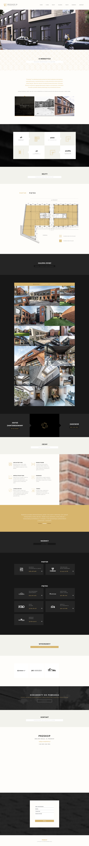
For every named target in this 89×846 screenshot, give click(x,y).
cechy (67, 4)
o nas (47, 4)
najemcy (74, 4)
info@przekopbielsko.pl (44, 741)
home (41, 4)
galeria (60, 4)
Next (73, 91)
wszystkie (36, 284)
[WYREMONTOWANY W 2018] (64, 106)
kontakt (81, 4)
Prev (16, 91)
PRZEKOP (44, 840)
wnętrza (53, 284)
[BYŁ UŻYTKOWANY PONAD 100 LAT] (44, 106)
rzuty (53, 4)
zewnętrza (44, 284)
